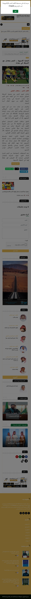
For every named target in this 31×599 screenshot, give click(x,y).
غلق (15, 11)
